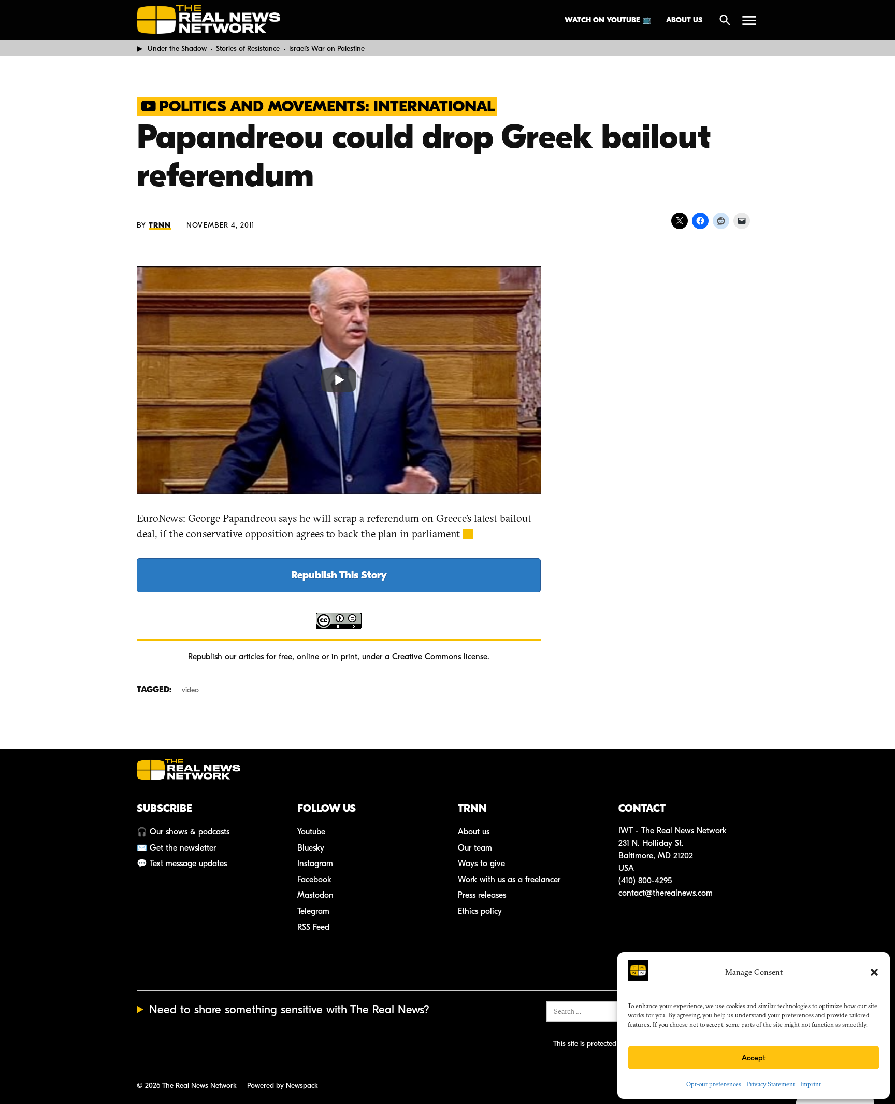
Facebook (314, 879)
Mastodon (315, 895)
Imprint (810, 1084)
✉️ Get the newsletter (176, 848)
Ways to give (481, 863)
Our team (475, 848)
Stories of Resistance (248, 48)
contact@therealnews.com (665, 893)
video (190, 690)
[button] (874, 972)
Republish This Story (339, 575)
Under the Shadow (177, 48)
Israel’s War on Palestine (327, 48)
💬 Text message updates (182, 863)
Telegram (313, 911)
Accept (754, 1058)
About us (684, 20)
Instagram (315, 863)
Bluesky (310, 848)
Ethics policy (480, 911)
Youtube (311, 832)
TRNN (160, 225)
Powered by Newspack (282, 1085)
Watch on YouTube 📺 (608, 20)
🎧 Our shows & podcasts (183, 832)
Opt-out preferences (713, 1084)
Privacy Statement (770, 1084)
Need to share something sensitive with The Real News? (289, 1009)
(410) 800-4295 (645, 880)
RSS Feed (313, 927)
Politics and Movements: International (327, 106)
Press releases (482, 895)
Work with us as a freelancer (509, 879)
